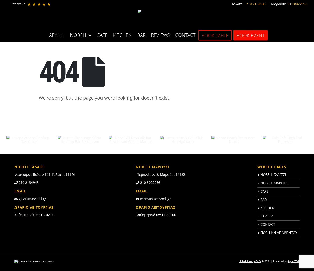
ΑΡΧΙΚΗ (57, 35)
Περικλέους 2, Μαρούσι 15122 (160, 174)
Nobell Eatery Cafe (250, 261)
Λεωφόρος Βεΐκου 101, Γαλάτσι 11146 (44, 174)
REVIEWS (160, 35)
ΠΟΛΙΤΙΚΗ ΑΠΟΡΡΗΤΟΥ (278, 232)
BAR (141, 35)
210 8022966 (297, 4)
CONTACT (185, 35)
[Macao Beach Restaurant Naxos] (233, 139)
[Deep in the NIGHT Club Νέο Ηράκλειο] (182, 139)
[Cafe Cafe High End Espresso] (285, 139)
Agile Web (294, 261)
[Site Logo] (157, 19)
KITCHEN (122, 35)
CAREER (266, 216)
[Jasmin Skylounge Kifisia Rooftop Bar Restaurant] (80, 139)
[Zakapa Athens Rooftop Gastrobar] (28, 139)
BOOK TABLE (215, 35)
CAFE (102, 35)
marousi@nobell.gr (155, 199)
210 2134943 (255, 4)
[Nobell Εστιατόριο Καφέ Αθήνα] (34, 261)
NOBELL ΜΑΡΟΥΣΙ (274, 183)
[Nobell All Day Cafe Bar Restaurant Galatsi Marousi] (131, 139)
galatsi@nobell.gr (32, 199)
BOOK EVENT (250, 35)
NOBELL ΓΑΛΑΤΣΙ (273, 174)
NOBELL (78, 35)
